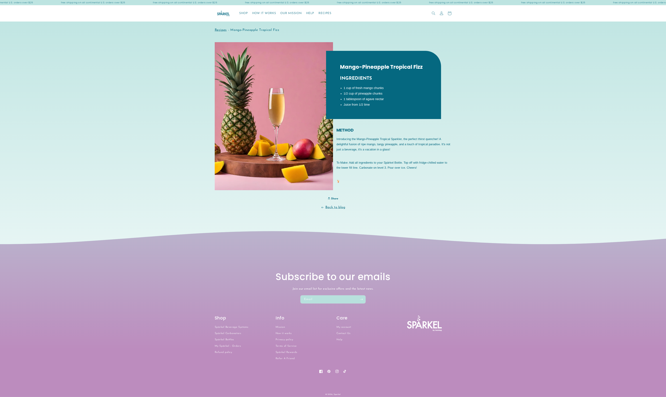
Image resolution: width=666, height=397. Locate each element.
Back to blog (335, 207)
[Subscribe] (362, 299)
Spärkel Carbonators (228, 333)
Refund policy (223, 352)
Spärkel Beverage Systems (231, 327)
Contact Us (343, 333)
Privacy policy (284, 339)
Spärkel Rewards (286, 352)
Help (339, 339)
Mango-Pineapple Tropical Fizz (254, 30)
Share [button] (334, 198)
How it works (284, 333)
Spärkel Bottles (224, 339)
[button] (434, 13)
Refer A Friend (285, 358)
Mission (280, 327)
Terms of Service (286, 346)
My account (343, 327)
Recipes (221, 30)
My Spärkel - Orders (228, 346)
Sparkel (337, 394)
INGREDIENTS (356, 78)
